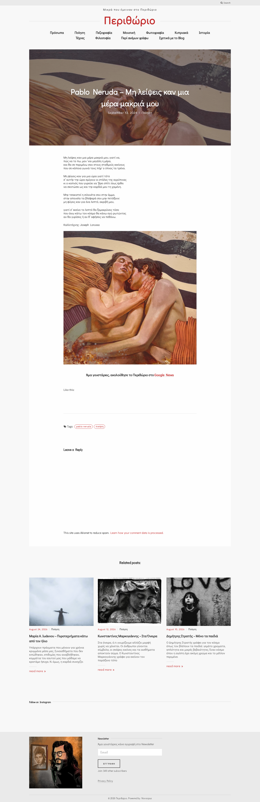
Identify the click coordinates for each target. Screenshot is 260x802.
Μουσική (129, 32)
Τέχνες (80, 38)
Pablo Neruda (83, 426)
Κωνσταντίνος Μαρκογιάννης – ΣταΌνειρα (127, 636)
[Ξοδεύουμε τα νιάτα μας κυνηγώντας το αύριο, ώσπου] (117, 717)
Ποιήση (99, 426)
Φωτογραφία (155, 32)
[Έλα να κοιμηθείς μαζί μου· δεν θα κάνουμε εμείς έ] (167, 717)
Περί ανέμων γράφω (134, 38)
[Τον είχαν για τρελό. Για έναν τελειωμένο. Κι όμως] (218, 717)
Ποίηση (80, 32)
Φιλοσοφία (103, 38)
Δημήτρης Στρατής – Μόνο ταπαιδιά (192, 636)
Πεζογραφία (104, 32)
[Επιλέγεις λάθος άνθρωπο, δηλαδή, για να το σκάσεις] (92, 717)
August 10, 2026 (175, 629)
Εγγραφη (109, 763)
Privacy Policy (105, 781)
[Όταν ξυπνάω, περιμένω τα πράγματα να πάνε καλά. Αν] (193, 717)
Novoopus (146, 798)
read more (36, 671)
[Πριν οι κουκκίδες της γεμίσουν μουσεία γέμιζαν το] (142, 717)
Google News (164, 375)
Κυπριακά (181, 32)
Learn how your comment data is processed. (136, 533)
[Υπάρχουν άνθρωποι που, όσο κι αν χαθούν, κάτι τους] (66, 717)
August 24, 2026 (38, 629)
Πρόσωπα (57, 32)
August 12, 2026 (107, 629)
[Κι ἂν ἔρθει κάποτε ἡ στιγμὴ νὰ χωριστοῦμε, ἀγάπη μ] (41, 717)
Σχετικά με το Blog (171, 38)
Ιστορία (204, 32)
